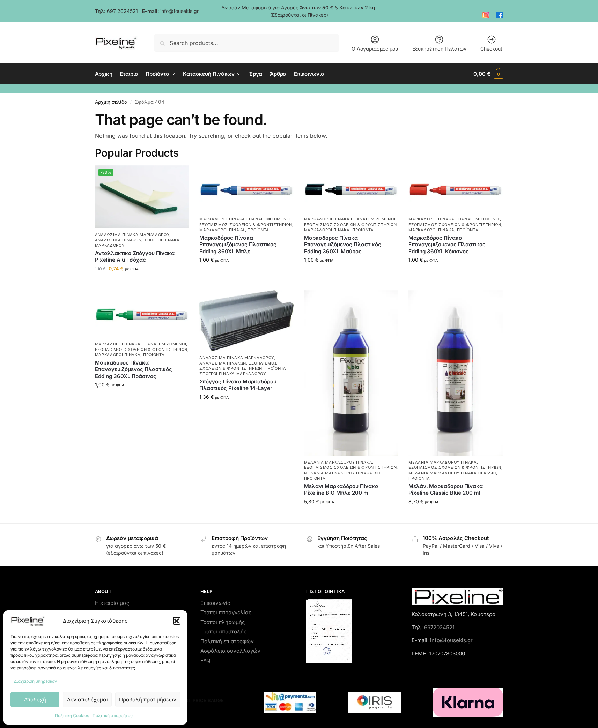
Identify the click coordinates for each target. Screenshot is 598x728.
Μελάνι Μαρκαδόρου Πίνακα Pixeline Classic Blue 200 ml (445, 489)
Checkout (491, 49)
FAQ (205, 660)
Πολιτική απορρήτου (113, 715)
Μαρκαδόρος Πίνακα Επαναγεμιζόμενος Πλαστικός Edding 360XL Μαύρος (342, 244)
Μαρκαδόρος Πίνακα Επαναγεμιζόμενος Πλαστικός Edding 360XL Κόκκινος (447, 244)
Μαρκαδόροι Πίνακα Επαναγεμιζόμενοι (245, 219)
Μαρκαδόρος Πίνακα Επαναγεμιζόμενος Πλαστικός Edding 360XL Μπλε (237, 244)
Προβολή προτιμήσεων (147, 699)
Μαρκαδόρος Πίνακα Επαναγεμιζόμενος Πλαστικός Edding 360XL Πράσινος (133, 369)
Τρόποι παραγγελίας (226, 612)
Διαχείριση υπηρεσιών (35, 681)
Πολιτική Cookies (72, 715)
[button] (176, 620)
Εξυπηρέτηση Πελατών (439, 49)
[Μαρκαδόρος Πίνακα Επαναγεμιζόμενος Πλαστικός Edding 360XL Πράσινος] (142, 314)
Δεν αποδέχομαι (87, 699)
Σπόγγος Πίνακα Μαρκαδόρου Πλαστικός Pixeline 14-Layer (237, 385)
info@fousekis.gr (179, 11)
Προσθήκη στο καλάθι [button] (142, 283)
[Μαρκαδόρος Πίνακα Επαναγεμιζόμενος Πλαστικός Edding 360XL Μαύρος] (351, 189)
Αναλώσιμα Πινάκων (118, 240)
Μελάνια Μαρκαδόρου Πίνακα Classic (452, 473)
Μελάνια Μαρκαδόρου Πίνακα (338, 462)
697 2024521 (122, 11)
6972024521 (439, 627)
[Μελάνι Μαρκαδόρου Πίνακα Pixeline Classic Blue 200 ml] (455, 373)
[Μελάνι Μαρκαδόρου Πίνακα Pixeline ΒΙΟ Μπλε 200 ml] (351, 373)
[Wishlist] (178, 176)
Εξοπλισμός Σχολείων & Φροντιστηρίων (245, 224)
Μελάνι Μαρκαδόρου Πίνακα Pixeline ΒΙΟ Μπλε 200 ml (341, 489)
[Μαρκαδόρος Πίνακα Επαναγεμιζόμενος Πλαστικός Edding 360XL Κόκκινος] (455, 189)
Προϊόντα (258, 229)
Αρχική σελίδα (111, 102)
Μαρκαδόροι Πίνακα (222, 229)
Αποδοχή (35, 699)
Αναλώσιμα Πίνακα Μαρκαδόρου (132, 234)
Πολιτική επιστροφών (227, 641)
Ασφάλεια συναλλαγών (230, 650)
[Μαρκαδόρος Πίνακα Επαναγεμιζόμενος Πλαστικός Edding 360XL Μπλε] (246, 189)
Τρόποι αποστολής (223, 631)
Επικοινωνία (215, 603)
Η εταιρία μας (112, 603)
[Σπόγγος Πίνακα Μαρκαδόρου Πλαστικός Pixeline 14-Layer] (246, 320)
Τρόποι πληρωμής (222, 622)
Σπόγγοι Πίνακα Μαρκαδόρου (232, 373)
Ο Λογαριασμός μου (375, 49)
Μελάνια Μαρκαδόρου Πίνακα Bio (342, 473)
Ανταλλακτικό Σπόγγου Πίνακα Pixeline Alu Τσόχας (135, 256)
